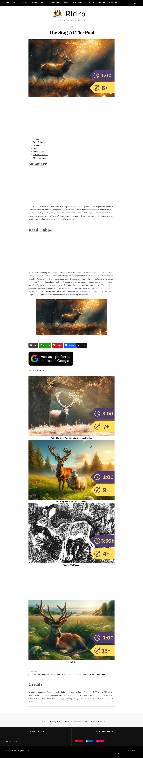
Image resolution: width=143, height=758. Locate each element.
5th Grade (42, 674)
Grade (44, 3)
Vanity (110, 674)
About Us (101, 3)
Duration (34, 3)
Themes (66, 3)
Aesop (71, 26)
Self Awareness (79, 674)
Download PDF (39, 145)
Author (23, 3)
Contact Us (90, 721)
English (91, 3)
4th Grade (32, 674)
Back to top (132, 751)
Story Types (55, 3)
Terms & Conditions (73, 721)
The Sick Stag (72, 662)
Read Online (38, 142)
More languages (39, 157)
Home (8, 3)
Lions (70, 674)
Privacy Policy (56, 721)
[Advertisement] (71, 119)
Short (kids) (101, 674)
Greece (64, 674)
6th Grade (51, 674)
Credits (36, 148)
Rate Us (101, 721)
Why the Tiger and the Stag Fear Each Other (71, 438)
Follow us (113, 3)
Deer (58, 674)
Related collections (40, 154)
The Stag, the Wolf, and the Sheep (71, 501)
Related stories (39, 151)
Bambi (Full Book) (71, 565)
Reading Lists (78, 3)
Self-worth (91, 674)
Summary (37, 139)
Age (15, 3)
